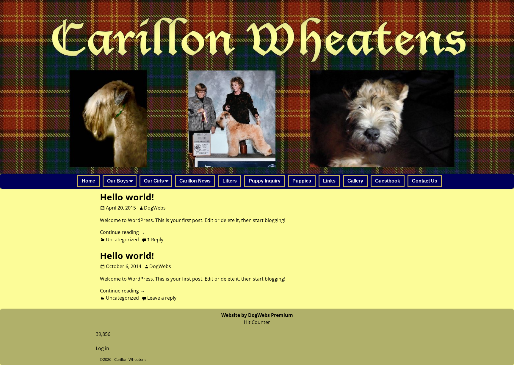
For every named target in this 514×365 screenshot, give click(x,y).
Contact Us (424, 180)
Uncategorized (122, 239)
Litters (229, 180)
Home (88, 180)
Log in (102, 348)
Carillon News (195, 180)
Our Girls (154, 180)
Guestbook (387, 180)
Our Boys (117, 180)
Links (329, 180)
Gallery (355, 180)
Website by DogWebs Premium (257, 315)
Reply (155, 239)
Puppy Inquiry (264, 180)
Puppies (301, 180)
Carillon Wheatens (130, 359)
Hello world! (127, 197)
